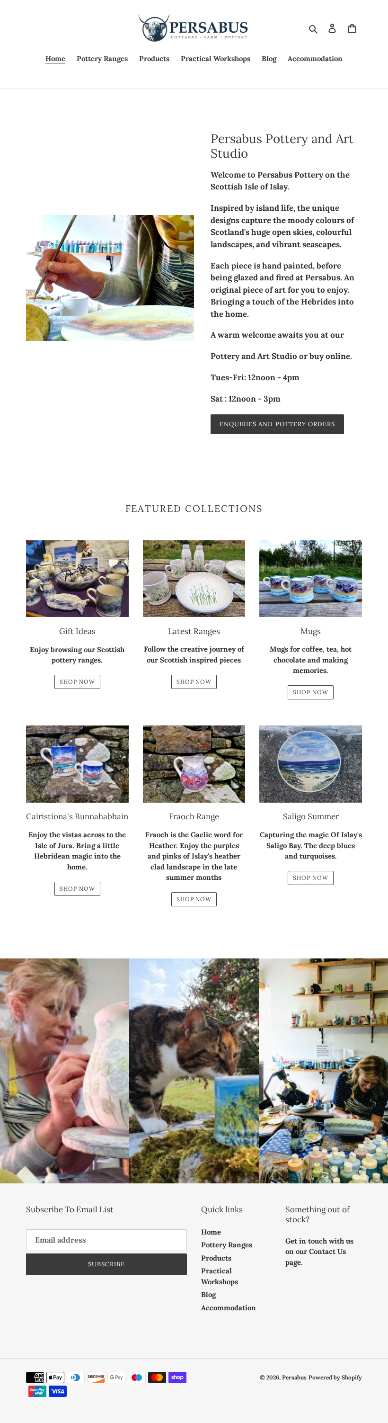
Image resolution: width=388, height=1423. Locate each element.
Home (211, 1231)
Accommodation (228, 1307)
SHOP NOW (77, 681)
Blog (208, 1294)
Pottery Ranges (226, 1244)
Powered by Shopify (335, 1377)
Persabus (294, 1377)
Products (216, 1257)
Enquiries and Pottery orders (277, 424)
